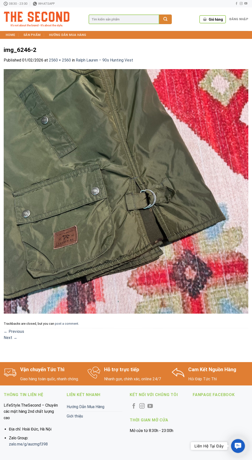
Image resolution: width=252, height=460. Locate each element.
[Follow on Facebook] (236, 3)
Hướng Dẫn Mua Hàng (67, 35)
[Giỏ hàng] (204, 19)
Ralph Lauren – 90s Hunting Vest (104, 60)
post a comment (66, 323)
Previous (14, 331)
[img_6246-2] (126, 191)
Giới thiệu (75, 416)
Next (10, 337)
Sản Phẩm (32, 35)
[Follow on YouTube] (245, 3)
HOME (10, 35)
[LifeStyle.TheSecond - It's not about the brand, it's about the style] (42, 19)
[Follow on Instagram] (241, 3)
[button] (238, 446)
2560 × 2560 (60, 60)
